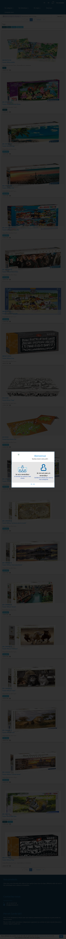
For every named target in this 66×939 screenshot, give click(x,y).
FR (31, 484)
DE (34, 484)
